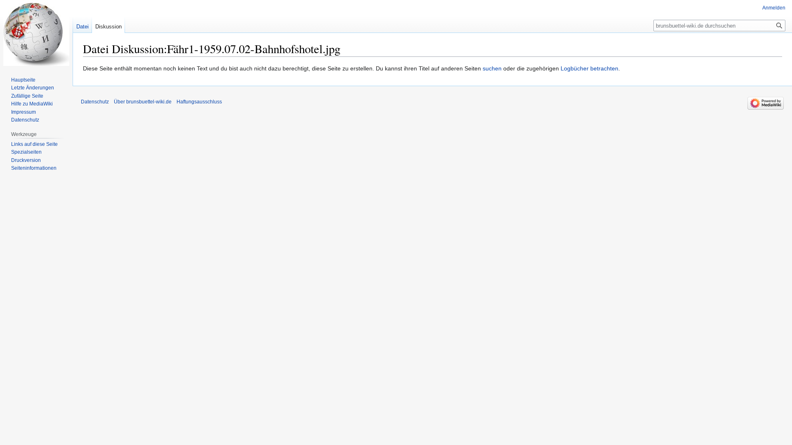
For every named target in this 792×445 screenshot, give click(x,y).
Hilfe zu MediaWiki (32, 104)
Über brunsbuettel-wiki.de (143, 102)
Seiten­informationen (34, 168)
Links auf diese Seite (34, 144)
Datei (82, 26)
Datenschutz (25, 120)
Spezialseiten (26, 152)
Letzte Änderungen (32, 88)
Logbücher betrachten (589, 68)
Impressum (23, 112)
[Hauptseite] (36, 33)
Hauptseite (23, 80)
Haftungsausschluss (199, 102)
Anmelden (773, 8)
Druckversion (26, 160)
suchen (492, 68)
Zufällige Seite (27, 96)
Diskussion (108, 26)
